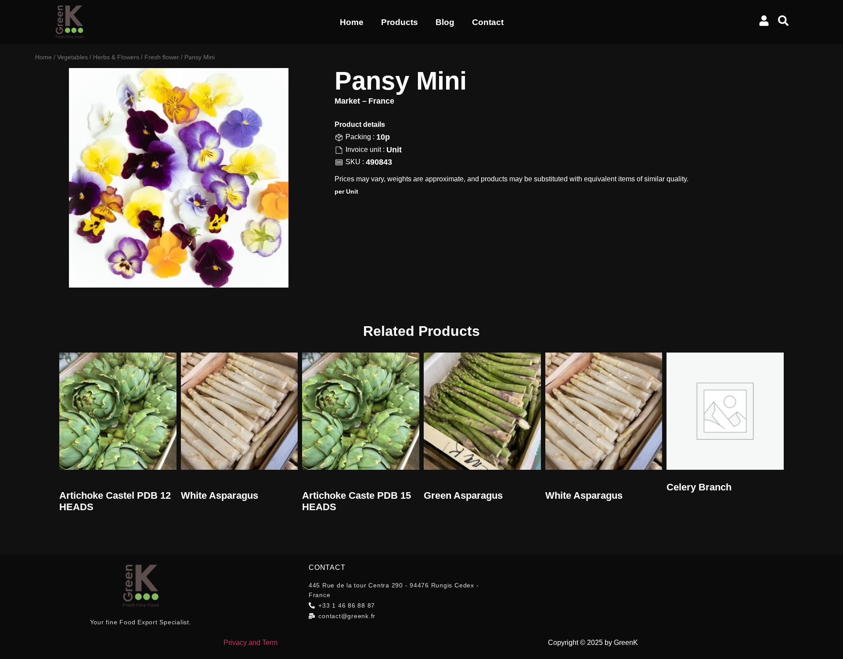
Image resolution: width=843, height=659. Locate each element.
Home (352, 22)
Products (399, 22)
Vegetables (72, 57)
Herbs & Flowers (116, 57)
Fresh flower (161, 57)
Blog (445, 22)
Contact (488, 22)
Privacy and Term (250, 642)
